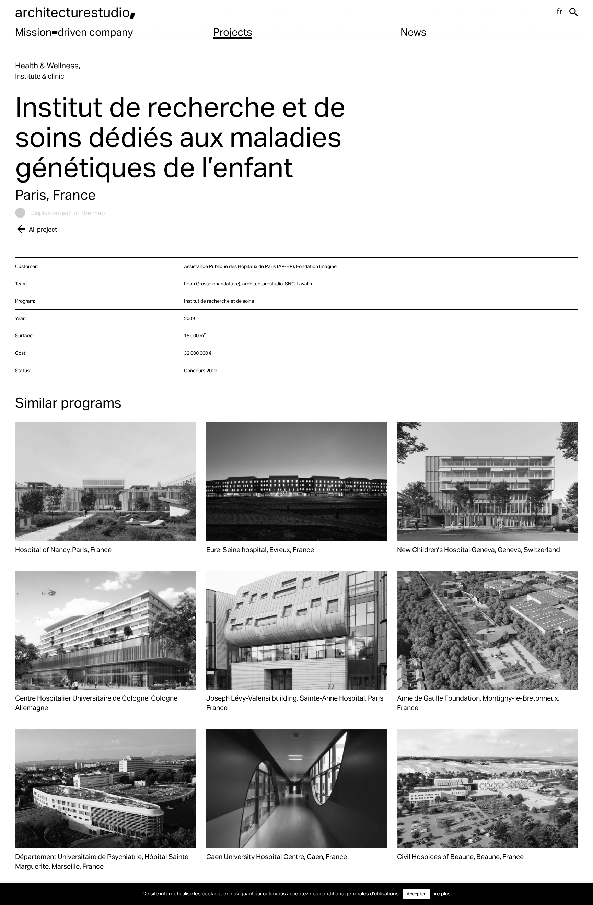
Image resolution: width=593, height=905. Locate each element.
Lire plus (441, 893)
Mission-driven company (74, 31)
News (413, 31)
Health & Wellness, (47, 65)
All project (43, 229)
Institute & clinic (39, 75)
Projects (232, 31)
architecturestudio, (75, 12)
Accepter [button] (416, 893)
